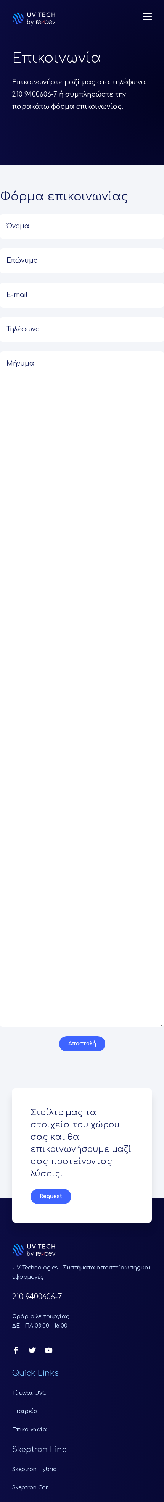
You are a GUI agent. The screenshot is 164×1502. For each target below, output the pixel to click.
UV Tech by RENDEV (34, 19)
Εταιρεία (25, 1411)
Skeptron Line (39, 1449)
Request (51, 1196)
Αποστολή (82, 1044)
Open (147, 16)
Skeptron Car (30, 1488)
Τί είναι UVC (29, 1393)
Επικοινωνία (29, 1430)
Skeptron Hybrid (34, 1469)
